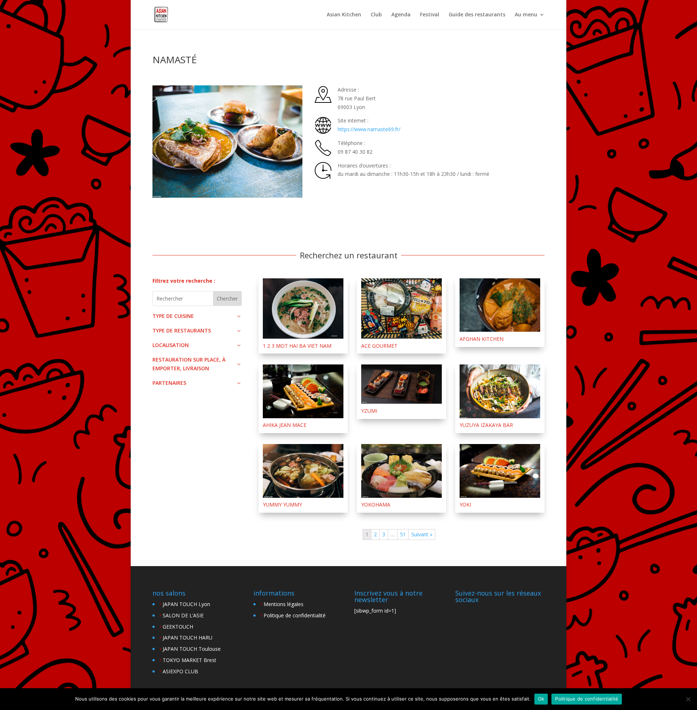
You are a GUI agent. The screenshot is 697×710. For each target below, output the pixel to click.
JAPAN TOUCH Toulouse (192, 648)
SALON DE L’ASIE (183, 615)
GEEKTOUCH (178, 626)
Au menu (526, 15)
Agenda (401, 15)
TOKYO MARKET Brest (189, 660)
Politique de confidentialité (295, 615)
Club (376, 15)
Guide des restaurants (477, 15)
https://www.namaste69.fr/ (369, 129)
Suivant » (421, 534)
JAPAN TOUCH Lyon (186, 604)
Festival (429, 15)
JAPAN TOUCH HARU (187, 637)
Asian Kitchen (344, 15)
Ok (541, 699)
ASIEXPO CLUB (180, 671)
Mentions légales (283, 604)
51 (403, 534)
